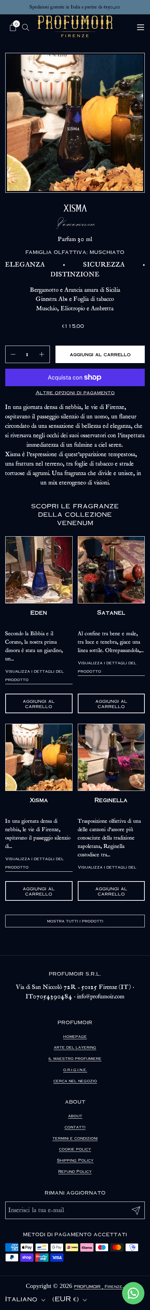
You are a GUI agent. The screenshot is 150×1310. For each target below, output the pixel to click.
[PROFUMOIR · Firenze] (75, 26)
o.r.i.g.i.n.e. (75, 1069)
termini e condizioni (75, 1138)
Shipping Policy (75, 1160)
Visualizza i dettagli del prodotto (34, 675)
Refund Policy (75, 1171)
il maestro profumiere (75, 1058)
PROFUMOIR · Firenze (98, 1286)
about (75, 1115)
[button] (13, 27)
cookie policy (75, 1149)
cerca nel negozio (75, 1080)
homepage (75, 1036)
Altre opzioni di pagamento (75, 392)
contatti (75, 1127)
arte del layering (75, 1047)
